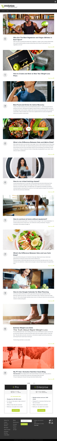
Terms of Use (14, 428)
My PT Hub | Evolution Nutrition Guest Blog (29, 372)
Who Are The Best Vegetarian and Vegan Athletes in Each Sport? (32, 39)
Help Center (7, 429)
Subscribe (24, 424)
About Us (6, 420)
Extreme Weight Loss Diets (23, 328)
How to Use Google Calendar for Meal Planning (31, 292)
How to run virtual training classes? (26, 181)
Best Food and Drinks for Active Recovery (28, 105)
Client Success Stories (6, 424)
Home (3, 10)
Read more (50, 47)
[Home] (9, 6)
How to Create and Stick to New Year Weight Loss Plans (31, 75)
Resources (15, 422)
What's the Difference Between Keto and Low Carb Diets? (32, 254)
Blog (14, 420)
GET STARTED (16, 410)
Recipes (6, 427)
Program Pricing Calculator (6, 433)
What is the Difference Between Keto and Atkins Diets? (33, 142)
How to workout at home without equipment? (30, 219)
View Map (36, 425)
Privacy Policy (15, 425)
